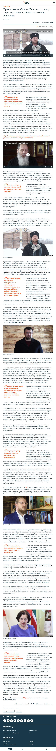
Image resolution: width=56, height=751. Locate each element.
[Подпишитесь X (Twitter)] (11, 720)
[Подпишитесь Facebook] (8, 720)
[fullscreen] (51, 55)
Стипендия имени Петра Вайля (11, 733)
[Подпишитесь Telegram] (18, 720)
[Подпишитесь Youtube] (14, 720)
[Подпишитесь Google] (4, 720)
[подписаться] (31, 720)
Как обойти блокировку (9, 744)
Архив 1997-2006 (33, 730)
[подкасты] (22, 749)
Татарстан (6, 6)
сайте (26, 487)
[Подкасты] (28, 720)
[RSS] (25, 720)
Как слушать (6, 741)
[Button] (36, 23)
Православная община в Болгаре (15, 31)
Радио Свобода (10, 145)
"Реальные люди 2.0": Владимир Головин (17, 143)
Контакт (31, 733)
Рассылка (31, 741)
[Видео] (34, 749)
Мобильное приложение (9, 730)
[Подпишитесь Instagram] (21, 720)
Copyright (31, 744)
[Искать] (46, 749)
